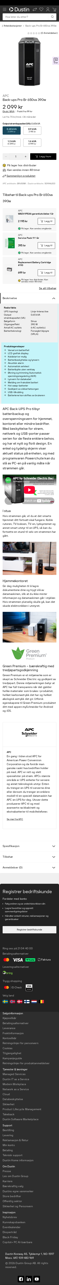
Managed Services (14, 1074)
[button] (35, 9)
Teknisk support (12, 1155)
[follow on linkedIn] (29, 1279)
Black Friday (10, 1237)
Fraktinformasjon (13, 1033)
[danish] (19, 1002)
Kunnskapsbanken (14, 1222)
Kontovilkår (9, 1038)
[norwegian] (12, 1002)
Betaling (8, 1150)
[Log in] (48, 9)
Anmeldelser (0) (13, 867)
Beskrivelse (10, 298)
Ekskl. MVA (8, 111)
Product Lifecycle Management (22, 1109)
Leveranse (9, 1028)
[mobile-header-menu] (5, 9)
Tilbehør (8, 856)
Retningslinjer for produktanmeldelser (26, 1063)
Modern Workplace (14, 1084)
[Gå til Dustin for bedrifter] (19, 9)
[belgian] (41, 1002)
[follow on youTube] (36, 1279)
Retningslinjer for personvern (20, 1043)
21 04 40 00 (25, 948)
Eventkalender (12, 1227)
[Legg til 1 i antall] (25, 156)
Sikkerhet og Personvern (18, 1206)
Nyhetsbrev (10, 1217)
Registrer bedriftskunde (29, 929)
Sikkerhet (8, 1104)
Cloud (6, 1094)
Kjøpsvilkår (9, 1018)
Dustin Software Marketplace (21, 1119)
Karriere (8, 1181)
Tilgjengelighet (12, 1053)
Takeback (9, 1114)
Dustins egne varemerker (18, 1191)
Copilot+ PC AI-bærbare (17, 1242)
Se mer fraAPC (15, 819)
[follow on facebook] (21, 1279)
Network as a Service (16, 1089)
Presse (7, 1171)
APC (6, 96)
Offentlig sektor (12, 1201)
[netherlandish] (34, 1002)
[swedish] (5, 1002)
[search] (52, 17)
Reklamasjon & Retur (15, 1140)
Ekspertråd (10, 1232)
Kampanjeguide (12, 1058)
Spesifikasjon (11, 846)
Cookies (7, 1048)
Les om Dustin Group (15, 1176)
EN (10, 1174)
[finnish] (27, 1002)
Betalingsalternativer (16, 1023)
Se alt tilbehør (47, 288)
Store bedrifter (12, 1196)
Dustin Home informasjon (18, 1160)
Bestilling (8, 1130)
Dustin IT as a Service (16, 1079)
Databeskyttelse (13, 1099)
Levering (8, 1135)
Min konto (9, 1145)
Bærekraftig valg (13, 1186)
